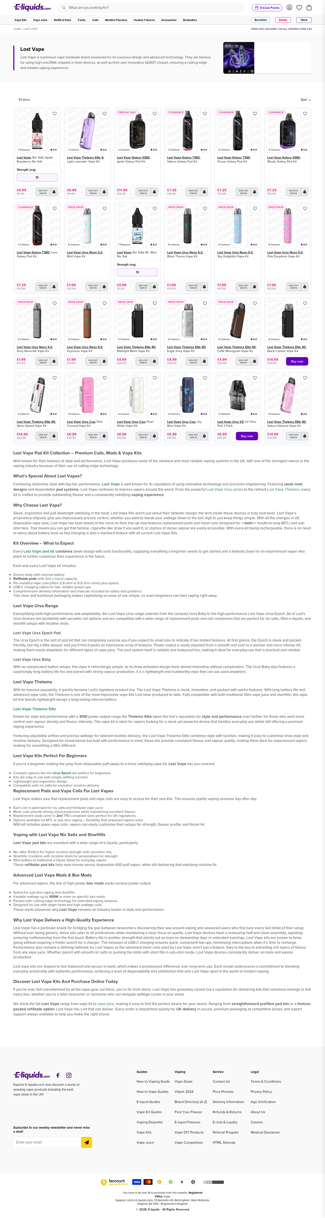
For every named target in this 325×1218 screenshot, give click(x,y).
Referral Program (226, 1132)
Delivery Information (228, 1101)
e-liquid (57, 578)
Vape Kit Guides (149, 1111)
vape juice (106, 1003)
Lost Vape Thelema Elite (34, 709)
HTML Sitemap (224, 1142)
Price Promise (223, 1091)
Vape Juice (145, 1142)
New (304, 19)
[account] (289, 8)
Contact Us (221, 1081)
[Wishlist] (299, 7)
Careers (257, 1122)
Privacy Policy (261, 1091)
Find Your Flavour (188, 1111)
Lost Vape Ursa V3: (230, 421)
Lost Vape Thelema (283, 489)
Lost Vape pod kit (38, 551)
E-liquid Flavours (187, 1122)
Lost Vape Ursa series (224, 489)
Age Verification (263, 1101)
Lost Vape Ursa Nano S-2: (85, 252)
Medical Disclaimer (265, 1132)
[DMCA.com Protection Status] (213, 1182)
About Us (258, 1111)
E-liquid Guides (148, 1101)
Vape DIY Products (189, 1132)
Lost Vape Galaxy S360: (133, 157)
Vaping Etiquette (150, 1122)
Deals (283, 19)
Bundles (260, 19)
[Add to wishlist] (55, 114)
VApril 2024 (184, 1091)
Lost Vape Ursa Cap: (81, 421)
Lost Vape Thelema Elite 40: (136, 347)
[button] (305, 99)
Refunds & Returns (227, 1111)
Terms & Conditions (266, 1081)
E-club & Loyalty (225, 1122)
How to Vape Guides (152, 1091)
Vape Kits (144, 1132)
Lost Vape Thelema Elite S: (85, 157)
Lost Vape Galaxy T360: (183, 157)
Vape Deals (183, 1081)
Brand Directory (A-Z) (191, 1101)
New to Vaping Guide (153, 1081)
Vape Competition (189, 1142)
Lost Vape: (24, 157)
